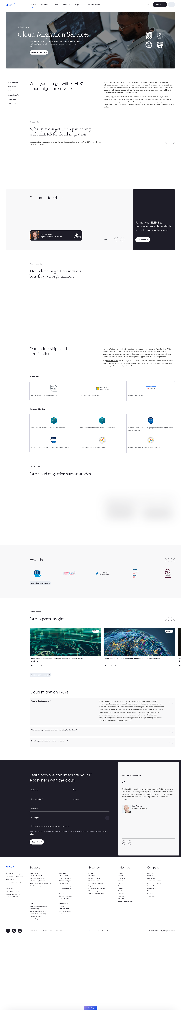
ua (107, 931)
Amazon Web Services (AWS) (160, 349)
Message (35, 818)
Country (76, 799)
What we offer (13, 82)
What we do (12, 87)
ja (103, 931)
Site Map (59, 931)
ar (98, 931)
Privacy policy (47, 931)
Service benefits (13, 95)
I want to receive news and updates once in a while (52, 826)
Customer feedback (15, 91)
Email (75, 790)
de (94, 931)
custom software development (150, 300)
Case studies (12, 104)
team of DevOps (112, 361)
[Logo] (10, 4)
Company (35, 808)
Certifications (12, 99)
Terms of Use (34, 931)
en (148, 5)
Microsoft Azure (122, 352)
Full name (35, 790)
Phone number (37, 799)
